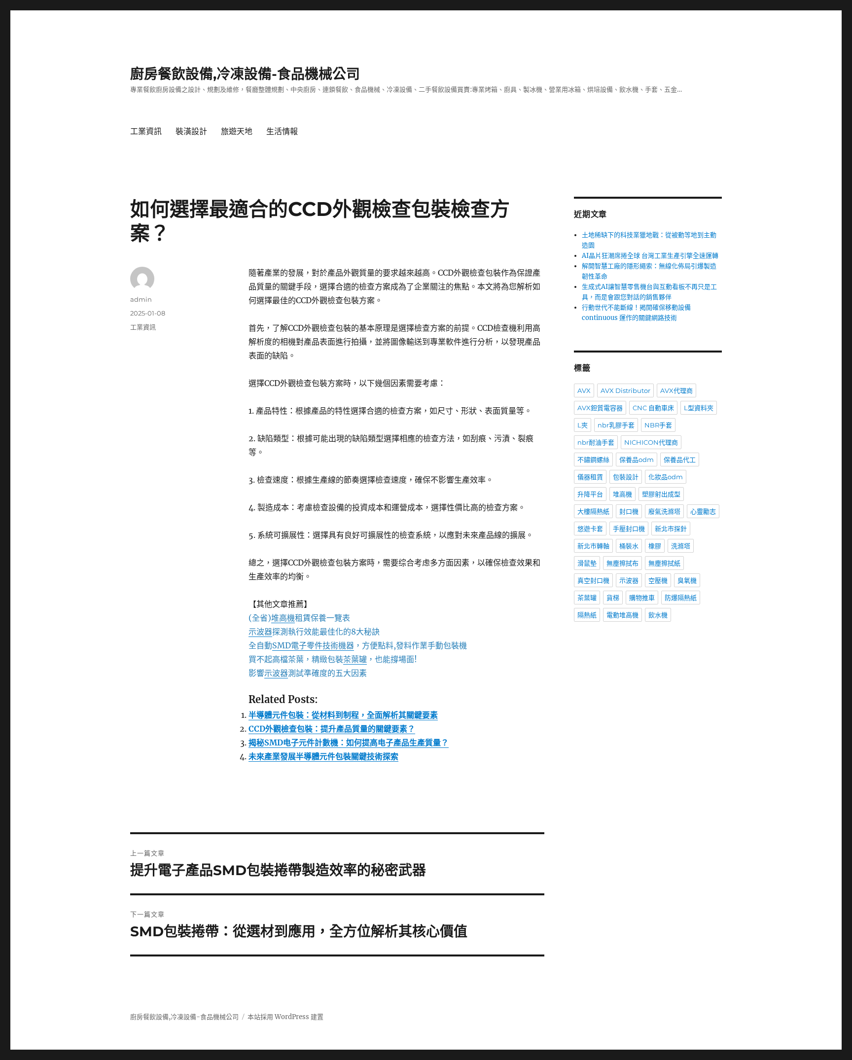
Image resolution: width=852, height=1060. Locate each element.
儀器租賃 (590, 477)
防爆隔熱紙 (681, 597)
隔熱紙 (587, 615)
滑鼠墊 (587, 563)
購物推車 (642, 597)
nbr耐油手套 (595, 442)
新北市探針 (671, 528)
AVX (584, 390)
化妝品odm (665, 477)
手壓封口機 (629, 528)
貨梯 (612, 597)
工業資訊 (146, 131)
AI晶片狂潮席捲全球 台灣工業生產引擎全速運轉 (650, 255)
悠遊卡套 (590, 528)
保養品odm (636, 459)
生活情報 (282, 131)
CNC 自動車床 (653, 408)
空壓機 (658, 580)
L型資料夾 (698, 408)
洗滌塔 (680, 546)
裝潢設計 (191, 131)
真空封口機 (593, 580)
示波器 (629, 580)
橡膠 (654, 546)
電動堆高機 (622, 615)
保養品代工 (680, 459)
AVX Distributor (625, 390)
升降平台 (590, 494)
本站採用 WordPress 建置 (285, 1017)
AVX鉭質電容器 (600, 408)
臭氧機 (687, 580)
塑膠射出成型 (661, 494)
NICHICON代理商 (651, 442)
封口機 (629, 511)
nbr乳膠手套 (616, 425)
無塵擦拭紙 (664, 563)
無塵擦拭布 (622, 563)
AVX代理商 (676, 390)
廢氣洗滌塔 (664, 511)
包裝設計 (626, 477)
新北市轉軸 (593, 546)
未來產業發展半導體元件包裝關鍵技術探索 (323, 756)
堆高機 (622, 494)
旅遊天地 (236, 131)
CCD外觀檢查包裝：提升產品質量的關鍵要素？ (331, 729)
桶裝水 (629, 546)
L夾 (582, 425)
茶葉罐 (587, 597)
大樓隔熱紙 (593, 511)
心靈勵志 (703, 511)
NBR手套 (658, 425)
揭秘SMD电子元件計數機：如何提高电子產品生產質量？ (348, 742)
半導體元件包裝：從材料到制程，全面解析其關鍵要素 (343, 715)
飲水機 (658, 615)
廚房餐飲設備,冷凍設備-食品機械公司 (245, 74)
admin (141, 299)
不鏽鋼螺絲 (593, 459)
